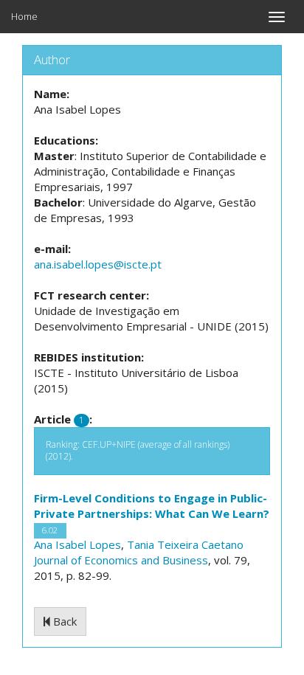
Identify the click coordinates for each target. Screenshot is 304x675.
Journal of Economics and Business (121, 560)
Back (63, 621)
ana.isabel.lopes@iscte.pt (98, 264)
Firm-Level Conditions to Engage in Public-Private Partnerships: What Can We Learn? (151, 506)
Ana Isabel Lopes (77, 544)
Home (24, 16)
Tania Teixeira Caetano (185, 544)
